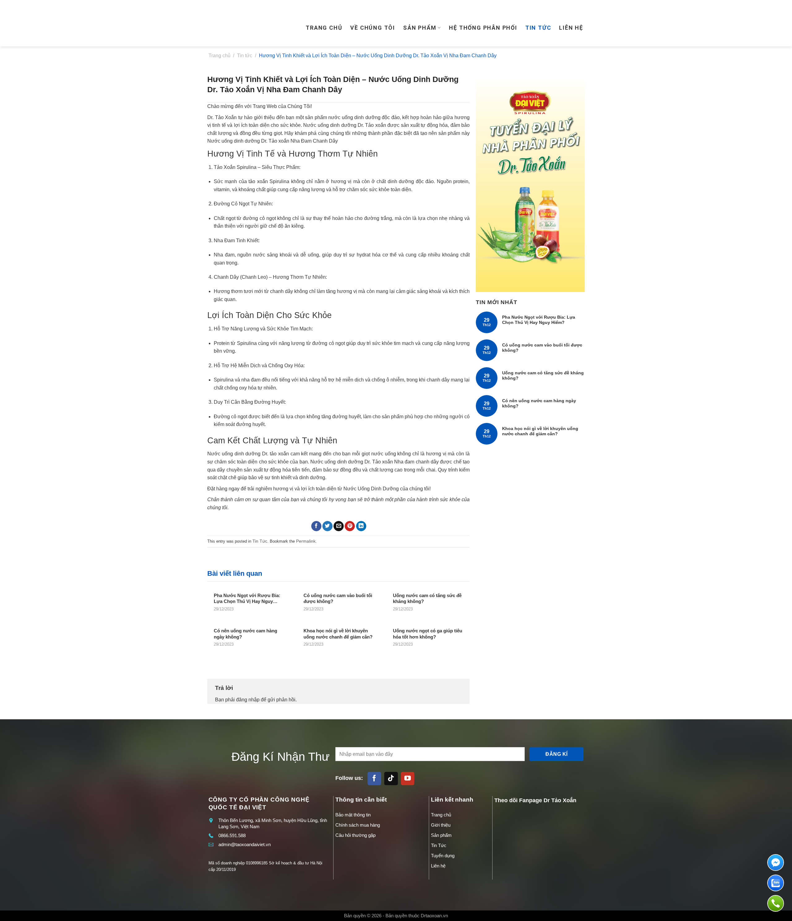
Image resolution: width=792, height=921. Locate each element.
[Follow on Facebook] (374, 778)
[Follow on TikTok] (391, 778)
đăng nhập (248, 699)
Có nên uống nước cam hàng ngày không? (539, 403)
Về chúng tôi (372, 27)
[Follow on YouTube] (408, 778)
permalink (306, 541)
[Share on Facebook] (316, 526)
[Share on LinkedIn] (361, 526)
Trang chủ (324, 27)
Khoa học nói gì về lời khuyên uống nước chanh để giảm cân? (540, 431)
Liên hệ (571, 27)
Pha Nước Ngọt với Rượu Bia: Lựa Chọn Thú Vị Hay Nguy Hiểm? (538, 320)
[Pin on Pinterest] (350, 526)
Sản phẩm (419, 27)
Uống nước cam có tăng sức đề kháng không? (543, 375)
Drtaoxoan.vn (434, 915)
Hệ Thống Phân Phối (483, 27)
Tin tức (538, 27)
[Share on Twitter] (327, 526)
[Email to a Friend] (339, 526)
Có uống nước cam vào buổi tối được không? (542, 347)
